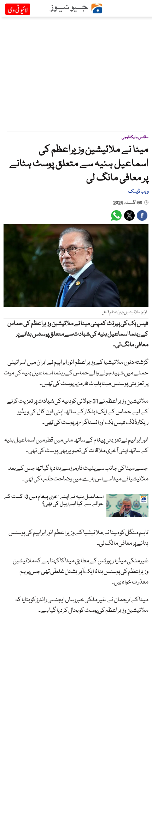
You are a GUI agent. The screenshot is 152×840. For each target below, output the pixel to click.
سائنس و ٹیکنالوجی (135, 137)
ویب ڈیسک (138, 191)
